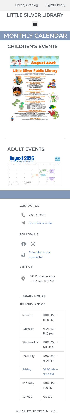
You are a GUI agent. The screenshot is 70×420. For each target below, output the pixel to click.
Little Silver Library (35, 15)
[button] (35, 24)
